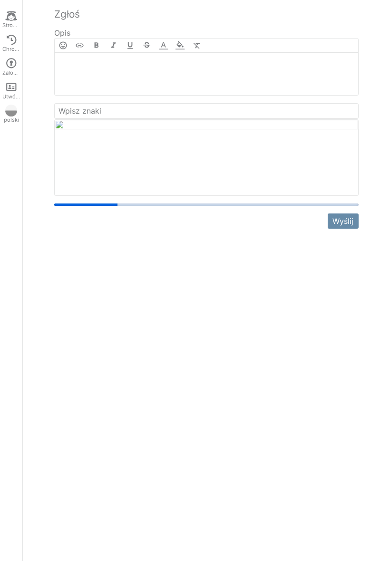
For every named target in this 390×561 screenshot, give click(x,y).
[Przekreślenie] (146, 45)
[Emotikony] (63, 45)
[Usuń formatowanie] (197, 45)
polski (11, 119)
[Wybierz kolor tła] (180, 45)
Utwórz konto (12, 96)
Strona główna (12, 25)
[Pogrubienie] (96, 45)
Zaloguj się (12, 72)
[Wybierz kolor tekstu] (163, 45)
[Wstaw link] (79, 45)
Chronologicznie (12, 49)
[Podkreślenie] (130, 45)
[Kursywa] (113, 45)
